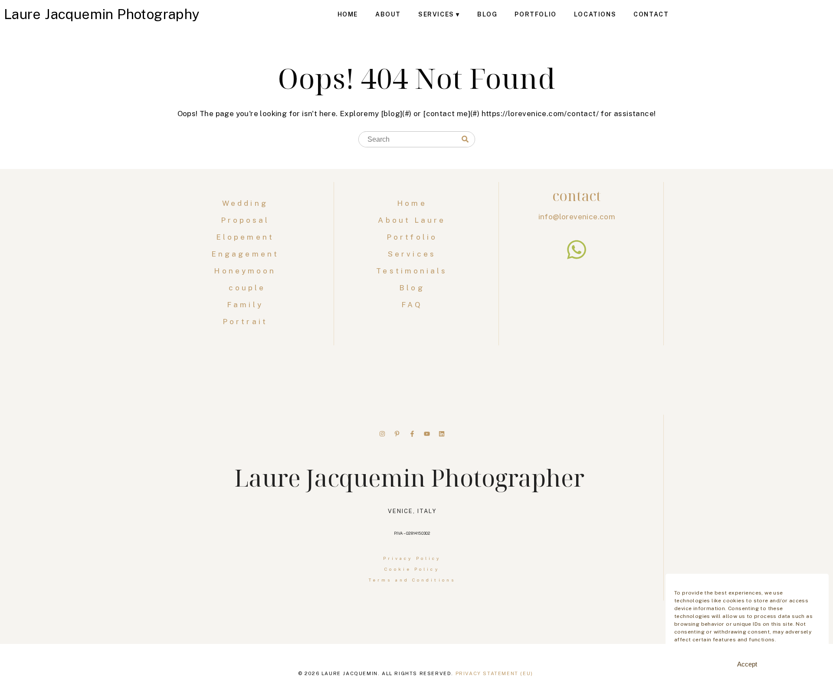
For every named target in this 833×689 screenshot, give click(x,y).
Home (348, 14)
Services (436, 14)
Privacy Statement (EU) (494, 673)
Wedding (247, 203)
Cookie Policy (411, 569)
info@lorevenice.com (577, 216)
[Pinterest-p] (397, 434)
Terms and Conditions (412, 579)
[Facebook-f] (412, 434)
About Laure (412, 220)
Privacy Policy (412, 558)
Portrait (247, 321)
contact (576, 195)
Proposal (247, 220)
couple (247, 287)
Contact (651, 14)
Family (247, 304)
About (388, 14)
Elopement (247, 237)
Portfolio (535, 14)
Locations (595, 14)
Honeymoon (247, 270)
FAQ (411, 304)
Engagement (247, 254)
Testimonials (411, 270)
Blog (487, 14)
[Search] (465, 139)
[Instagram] (382, 434)
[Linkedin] (442, 434)
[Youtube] (427, 434)
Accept (747, 664)
